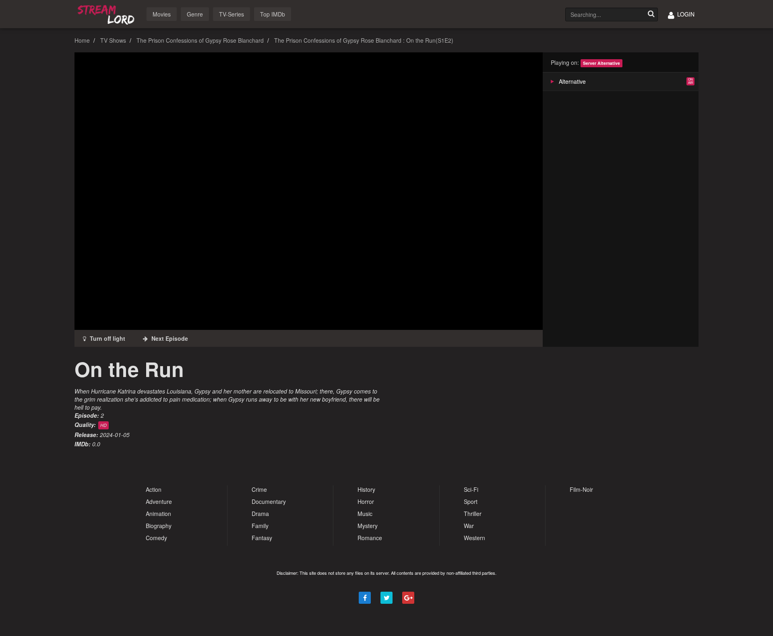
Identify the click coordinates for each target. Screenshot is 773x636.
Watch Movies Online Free (107, 13)
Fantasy (262, 538)
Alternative (572, 81)
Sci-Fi (471, 489)
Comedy (156, 538)
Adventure (159, 501)
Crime (259, 489)
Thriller (473, 514)
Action (153, 489)
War (469, 526)
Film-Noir (581, 489)
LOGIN (685, 14)
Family (260, 526)
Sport (470, 501)
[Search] (651, 14)
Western (474, 538)
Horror (366, 501)
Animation (158, 514)
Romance (370, 538)
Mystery (368, 526)
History (366, 489)
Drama (260, 514)
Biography (159, 526)
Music (365, 514)
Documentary (269, 501)
